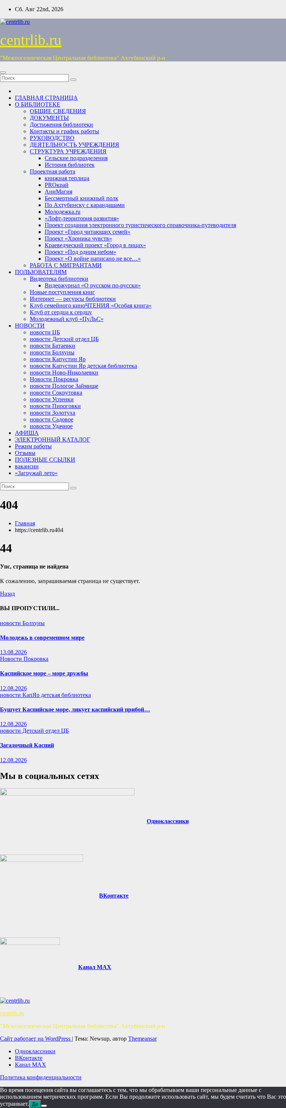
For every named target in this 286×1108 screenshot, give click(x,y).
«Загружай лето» (36, 473)
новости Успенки (52, 399)
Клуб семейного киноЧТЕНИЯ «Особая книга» (91, 305)
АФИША (27, 433)
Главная (25, 523)
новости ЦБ (45, 332)
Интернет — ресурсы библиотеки (73, 299)
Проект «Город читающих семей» (87, 232)
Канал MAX (94, 967)
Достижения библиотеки (61, 124)
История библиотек (70, 165)
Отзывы (25, 453)
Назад (7, 593)
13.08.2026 (13, 652)
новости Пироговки (55, 406)
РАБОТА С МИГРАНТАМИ (66, 265)
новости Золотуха (52, 413)
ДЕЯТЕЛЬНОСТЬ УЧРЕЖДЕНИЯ (74, 144)
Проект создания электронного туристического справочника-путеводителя (140, 225)
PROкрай (57, 185)
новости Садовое (51, 419)
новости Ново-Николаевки (64, 372)
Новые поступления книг (62, 292)
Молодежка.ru (62, 211)
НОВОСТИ (30, 325)
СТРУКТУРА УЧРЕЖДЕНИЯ (68, 151)
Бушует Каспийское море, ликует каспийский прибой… (75, 709)
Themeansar (142, 1038)
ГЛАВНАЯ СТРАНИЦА (46, 98)
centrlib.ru (30, 40)
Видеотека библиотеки (59, 279)
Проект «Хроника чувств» (78, 238)
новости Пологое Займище (64, 386)
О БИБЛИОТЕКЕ (37, 104)
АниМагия (58, 191)
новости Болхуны (52, 352)
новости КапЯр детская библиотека (45, 695)
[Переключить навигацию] (3, 72)
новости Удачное (51, 426)
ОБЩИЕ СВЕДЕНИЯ (58, 111)
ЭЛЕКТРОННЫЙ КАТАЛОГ (52, 439)
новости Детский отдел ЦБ (64, 339)
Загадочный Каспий (27, 745)
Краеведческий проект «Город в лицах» (95, 245)
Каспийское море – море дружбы (44, 673)
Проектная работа (52, 171)
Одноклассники (168, 821)
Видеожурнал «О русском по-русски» (93, 285)
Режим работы (33, 446)
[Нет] (44, 1106)
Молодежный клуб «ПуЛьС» (67, 319)
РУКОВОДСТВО (52, 138)
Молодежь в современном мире (42, 637)
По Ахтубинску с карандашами (85, 205)
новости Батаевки (52, 346)
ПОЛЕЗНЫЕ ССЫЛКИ (45, 459)
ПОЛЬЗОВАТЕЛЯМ (41, 272)
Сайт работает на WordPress (36, 1038)
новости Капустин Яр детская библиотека (83, 366)
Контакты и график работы (64, 131)
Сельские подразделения (76, 158)
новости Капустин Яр (58, 359)
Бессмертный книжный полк (81, 198)
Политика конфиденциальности (41, 1077)
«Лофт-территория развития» (82, 218)
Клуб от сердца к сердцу (61, 312)
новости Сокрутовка (56, 392)
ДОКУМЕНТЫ (49, 118)
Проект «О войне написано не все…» (93, 258)
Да (35, 1104)
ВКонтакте (113, 895)
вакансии (27, 466)
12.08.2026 (13, 688)
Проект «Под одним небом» (80, 252)
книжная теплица (67, 178)
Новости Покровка (54, 379)
